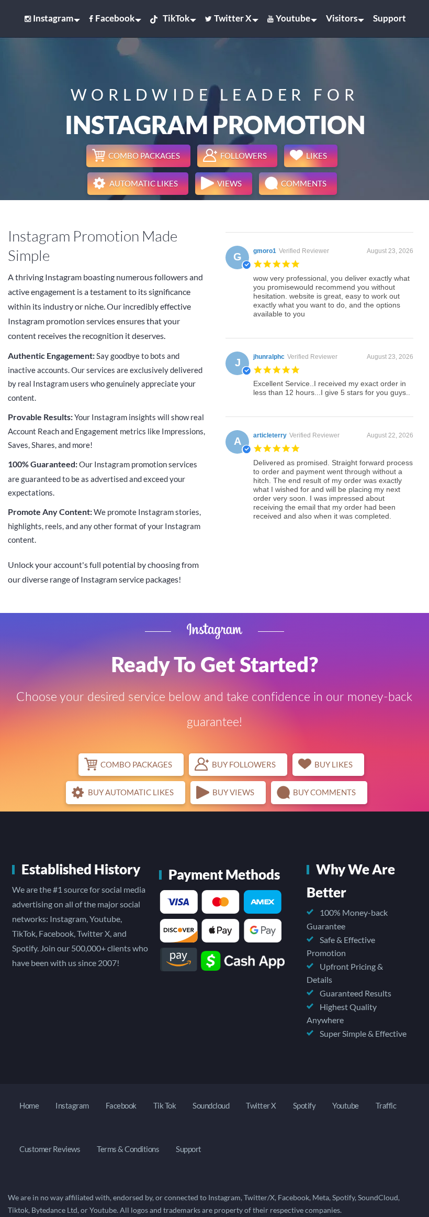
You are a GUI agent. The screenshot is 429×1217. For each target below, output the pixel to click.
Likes (316, 155)
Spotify (304, 1105)
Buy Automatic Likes (131, 792)
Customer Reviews (49, 1149)
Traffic (386, 1105)
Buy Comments (324, 792)
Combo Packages (144, 155)
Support (389, 18)
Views (229, 183)
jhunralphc (269, 356)
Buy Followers (244, 764)
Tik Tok (164, 1105)
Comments (303, 183)
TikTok (176, 18)
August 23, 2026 (390, 251)
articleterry (270, 435)
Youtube (293, 18)
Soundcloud (211, 1105)
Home (29, 1105)
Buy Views (233, 792)
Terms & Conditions (128, 1149)
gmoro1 (264, 251)
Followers (243, 155)
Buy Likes (333, 764)
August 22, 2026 (390, 435)
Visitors (341, 18)
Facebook (114, 18)
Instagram (53, 18)
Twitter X (233, 18)
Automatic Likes (143, 183)
